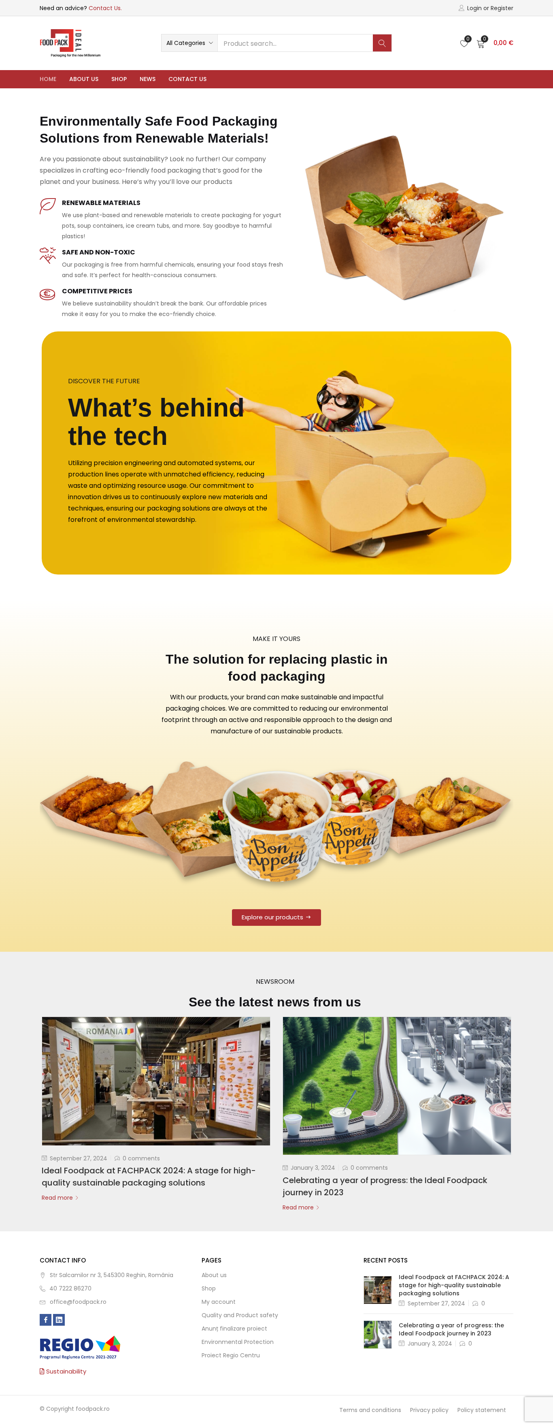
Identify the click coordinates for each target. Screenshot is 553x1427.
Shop (119, 79)
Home (48, 79)
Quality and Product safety (240, 1315)
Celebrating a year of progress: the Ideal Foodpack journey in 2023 (451, 1329)
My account (219, 1302)
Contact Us (187, 79)
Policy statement (481, 1410)
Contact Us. (105, 8)
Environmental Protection (238, 1342)
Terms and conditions (370, 1410)
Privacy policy (429, 1410)
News (147, 79)
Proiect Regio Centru (231, 1355)
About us (83, 79)
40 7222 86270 (70, 1288)
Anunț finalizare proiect (234, 1328)
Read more (57, 1198)
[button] (189, 42)
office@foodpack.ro (78, 1302)
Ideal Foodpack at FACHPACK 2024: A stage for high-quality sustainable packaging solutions (454, 1285)
